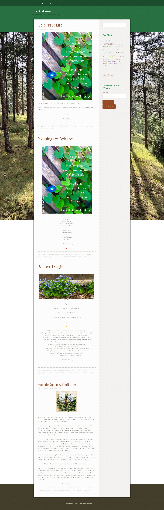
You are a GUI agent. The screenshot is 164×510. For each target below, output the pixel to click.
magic (114, 46)
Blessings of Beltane (55, 138)
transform (114, 40)
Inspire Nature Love (52, 125)
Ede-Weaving (46, 372)
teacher (111, 46)
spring (83, 372)
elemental (120, 46)
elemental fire (68, 126)
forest (114, 52)
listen (106, 65)
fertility (76, 126)
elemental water (111, 61)
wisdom (118, 56)
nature (111, 55)
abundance (45, 126)
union (80, 256)
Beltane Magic (50, 266)
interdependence (106, 63)
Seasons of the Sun (64, 125)
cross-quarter (59, 126)
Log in (96, 504)
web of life (104, 56)
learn (103, 65)
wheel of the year (48, 128)
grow (81, 126)
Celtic (92, 370)
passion (86, 126)
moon (116, 61)
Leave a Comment (57, 29)
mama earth (107, 44)
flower (124, 63)
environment (119, 63)
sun (76, 256)
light (107, 46)
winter (115, 63)
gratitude (112, 59)
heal (106, 59)
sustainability (118, 59)
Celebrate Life (50, 24)
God (57, 372)
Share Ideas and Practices (79, 125)
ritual (91, 126)
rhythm (73, 372)
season (40, 128)
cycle (39, 372)
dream (104, 46)
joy (54, 256)
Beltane (51, 126)
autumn (108, 59)
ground (122, 56)
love (106, 40)
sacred (67, 256)
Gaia (103, 59)
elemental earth (105, 52)
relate (117, 44)
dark (123, 52)
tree (117, 46)
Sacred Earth (62, 254)
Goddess (62, 372)
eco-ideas (118, 52)
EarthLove (42, 11)
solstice (111, 63)
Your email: (105, 92)
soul (120, 44)
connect (120, 61)
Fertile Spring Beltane (57, 384)
